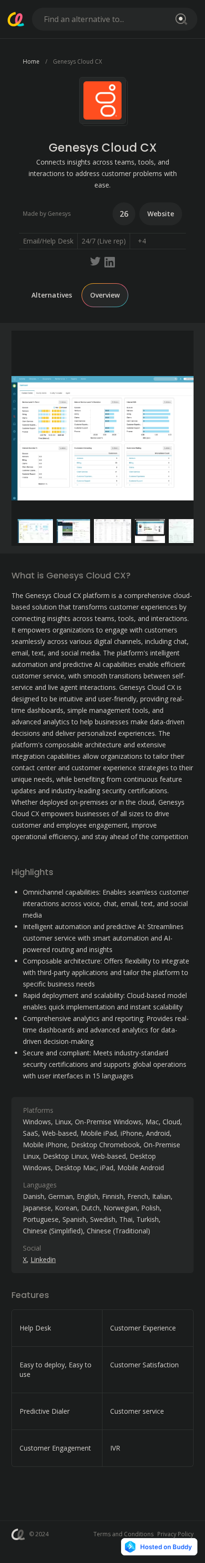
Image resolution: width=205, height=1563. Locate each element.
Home (31, 61)
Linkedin (43, 1259)
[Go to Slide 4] (149, 531)
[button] (102, 438)
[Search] (179, 19)
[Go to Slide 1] (35, 531)
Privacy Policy (175, 1534)
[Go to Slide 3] (112, 531)
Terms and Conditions (123, 1534)
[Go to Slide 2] (73, 531)
